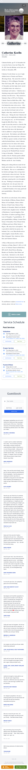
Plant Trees (19, 341)
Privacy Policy (10, 763)
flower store (19, 304)
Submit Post (14, 411)
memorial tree (20, 301)
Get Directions (8, 341)
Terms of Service (18, 763)
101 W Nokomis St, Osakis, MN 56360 (15, 338)
